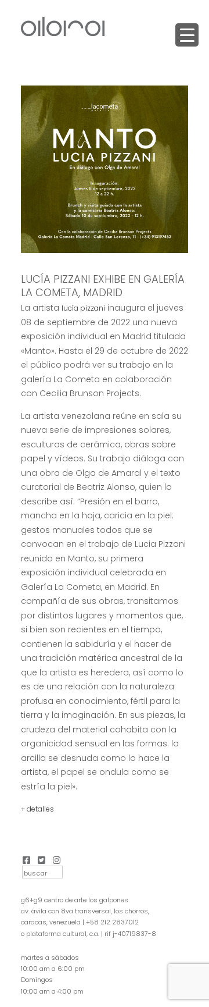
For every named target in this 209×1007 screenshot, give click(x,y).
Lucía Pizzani (83, 308)
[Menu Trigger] (187, 35)
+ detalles (37, 809)
